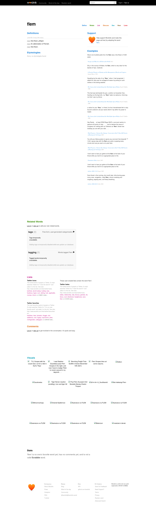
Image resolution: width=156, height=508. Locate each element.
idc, (87, 295)
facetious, (30, 293)
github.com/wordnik (84, 489)
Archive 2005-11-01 (93, 171)
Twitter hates (64, 284)
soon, (84, 297)
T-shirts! (46, 498)
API (79, 486)
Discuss (106, 25)
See (113, 25)
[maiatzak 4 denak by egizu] (119, 423)
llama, (62, 297)
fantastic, (40, 315)
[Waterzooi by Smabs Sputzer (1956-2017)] (98, 423)
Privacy (97, 495)
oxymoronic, (46, 317)
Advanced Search (100, 501)
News (63, 484)
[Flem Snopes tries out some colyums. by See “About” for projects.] (98, 362)
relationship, (68, 295)
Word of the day (54, 3)
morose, (29, 295)
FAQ (45, 495)
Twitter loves (31, 280)
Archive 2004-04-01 (93, 184)
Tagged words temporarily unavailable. (38, 259)
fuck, (47, 293)
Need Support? (99, 489)
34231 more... (43, 295)
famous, (77, 295)
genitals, (83, 295)
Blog (62, 486)
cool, (35, 317)
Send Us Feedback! (101, 486)
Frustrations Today (92, 160)
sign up (35, 226)
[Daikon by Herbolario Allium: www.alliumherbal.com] (119, 361)
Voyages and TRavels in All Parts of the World (99, 61)
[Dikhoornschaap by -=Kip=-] (37, 402)
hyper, (35, 293)
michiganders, (31, 320)
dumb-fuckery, (37, 291)
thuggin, (45, 315)
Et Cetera (98, 484)
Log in (29, 226)
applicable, (52, 293)
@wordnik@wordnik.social (69, 495)
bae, (48, 291)
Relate (92, 25)
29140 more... (49, 320)
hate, (35, 315)
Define (84, 25)
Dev (79, 484)
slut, (49, 315)
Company (47, 484)
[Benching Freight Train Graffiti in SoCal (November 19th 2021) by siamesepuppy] (78, 363)
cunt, (39, 293)
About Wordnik (48, 486)
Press (46, 489)
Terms (97, 492)
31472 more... (69, 299)
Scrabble (36, 457)
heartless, (30, 315)
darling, (43, 293)
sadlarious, (30, 317)
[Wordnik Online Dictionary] (32, 3)
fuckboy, (44, 291)
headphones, (78, 297)
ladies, (62, 295)
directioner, (70, 297)
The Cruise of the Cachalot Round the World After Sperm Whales (104, 87)
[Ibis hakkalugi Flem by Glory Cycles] (118, 382)
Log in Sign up (124, 3)
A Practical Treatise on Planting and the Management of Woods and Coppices (107, 72)
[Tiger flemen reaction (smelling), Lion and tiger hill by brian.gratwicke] (57, 383)
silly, (73, 295)
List (98, 25)
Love (125, 25)
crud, (65, 297)
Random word (66, 3)
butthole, (30, 291)
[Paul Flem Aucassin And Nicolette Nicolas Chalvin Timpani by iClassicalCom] (78, 384)
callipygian (39, 320)
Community (42, 3)
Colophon (47, 492)
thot (61, 299)
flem (97, 42)
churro (34, 295)
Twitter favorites (33, 303)
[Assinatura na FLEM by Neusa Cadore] (78, 402)
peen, (51, 317)
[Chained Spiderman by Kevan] (57, 402)
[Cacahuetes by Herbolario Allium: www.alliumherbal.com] (37, 382)
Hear (119, 25)
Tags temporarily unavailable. (35, 238)
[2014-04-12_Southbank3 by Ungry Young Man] (98, 382)
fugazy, (39, 317)
